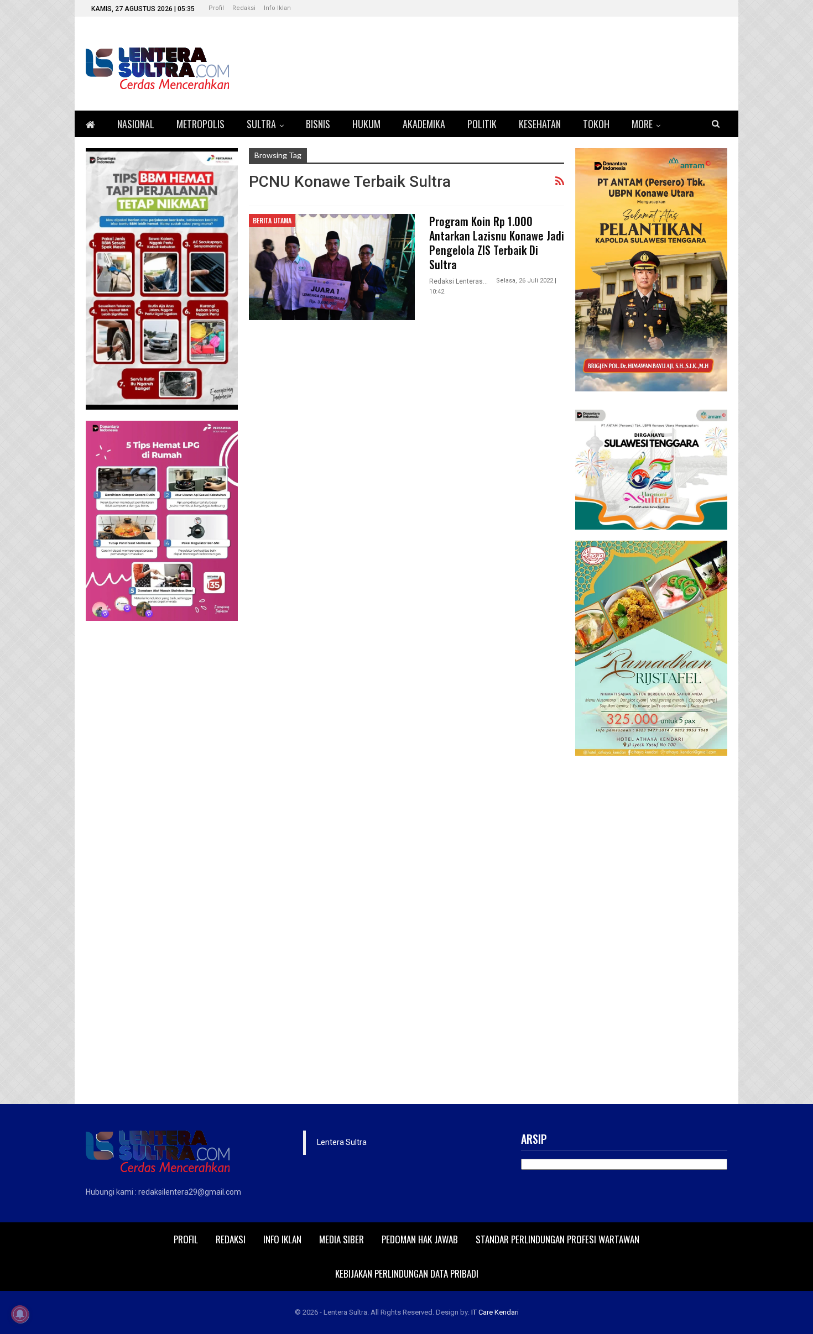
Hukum (366, 124)
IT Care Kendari (495, 1312)
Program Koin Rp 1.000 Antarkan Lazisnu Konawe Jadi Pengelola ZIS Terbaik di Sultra (496, 243)
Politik (482, 124)
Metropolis (200, 124)
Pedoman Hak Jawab (420, 1239)
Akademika (424, 124)
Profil (216, 8)
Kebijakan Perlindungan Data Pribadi (406, 1273)
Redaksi (244, 8)
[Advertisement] (651, 932)
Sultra (261, 124)
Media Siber (341, 1239)
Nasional (135, 124)
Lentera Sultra (342, 1142)
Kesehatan (540, 124)
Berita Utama (272, 220)
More (642, 124)
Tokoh (596, 124)
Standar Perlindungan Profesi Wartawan (557, 1239)
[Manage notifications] (20, 1314)
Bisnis (318, 124)
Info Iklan (277, 8)
